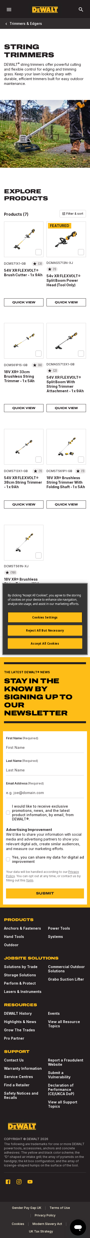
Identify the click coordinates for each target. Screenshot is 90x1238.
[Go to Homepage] (45, 9)
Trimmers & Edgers (26, 23)
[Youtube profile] (30, 1182)
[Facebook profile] (8, 1182)
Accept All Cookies (45, 643)
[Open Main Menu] (9, 10)
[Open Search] (81, 10)
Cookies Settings (45, 617)
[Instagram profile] (19, 1182)
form (29, 880)
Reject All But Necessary (45, 630)
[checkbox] (39, 252)
